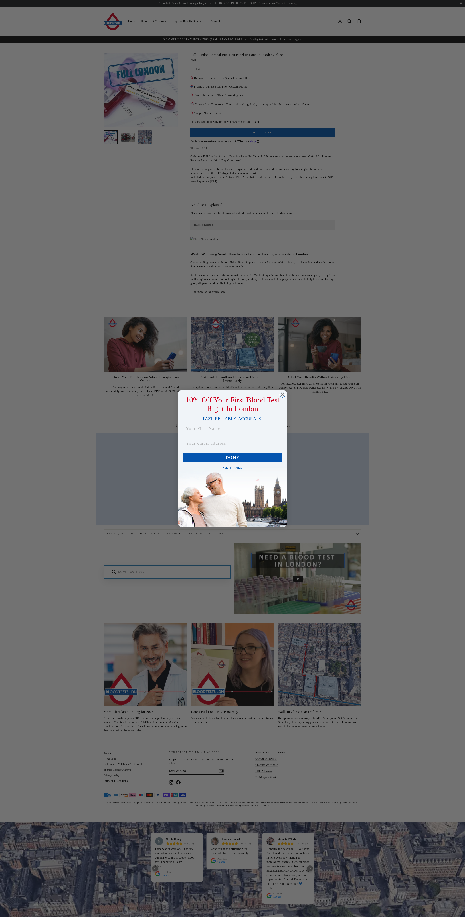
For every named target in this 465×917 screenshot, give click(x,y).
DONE (233, 457)
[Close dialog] (282, 394)
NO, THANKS (232, 468)
